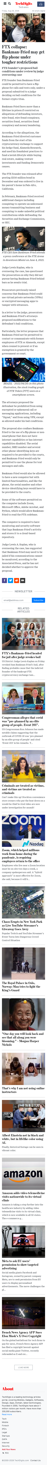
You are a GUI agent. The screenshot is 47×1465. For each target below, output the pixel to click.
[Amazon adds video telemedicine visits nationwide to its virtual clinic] (23, 1173)
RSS (7, 1453)
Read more (7, 1414)
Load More (23, 1367)
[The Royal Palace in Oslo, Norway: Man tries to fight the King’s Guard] (23, 963)
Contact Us (35, 1460)
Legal (4, 1432)
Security (6, 1446)
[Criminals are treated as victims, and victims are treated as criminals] (23, 766)
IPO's (4, 1429)
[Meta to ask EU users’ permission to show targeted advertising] (23, 1241)
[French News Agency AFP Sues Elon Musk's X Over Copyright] (23, 1313)
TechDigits (23, 3)
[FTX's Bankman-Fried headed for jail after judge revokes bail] (23, 633)
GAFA (4, 1439)
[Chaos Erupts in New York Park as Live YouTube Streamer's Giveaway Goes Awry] (23, 902)
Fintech (5, 1425)
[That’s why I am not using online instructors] (23, 1068)
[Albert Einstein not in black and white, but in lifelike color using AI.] (23, 1116)
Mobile (5, 1422)
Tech (4, 1419)
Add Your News (9, 1449)
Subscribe (38, 600)
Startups (6, 1436)
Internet (5, 1442)
